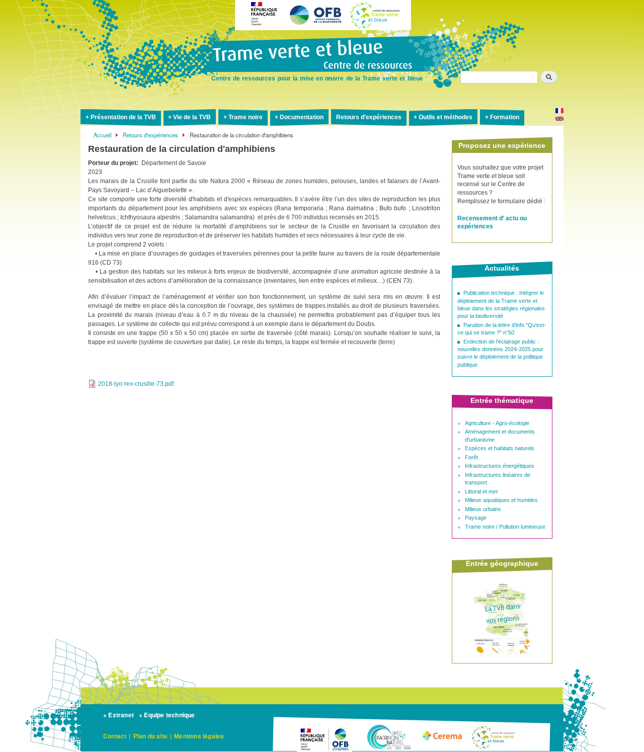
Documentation (302, 117)
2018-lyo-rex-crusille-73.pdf (136, 383)
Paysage (476, 518)
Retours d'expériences (368, 117)
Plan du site (150, 735)
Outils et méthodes (445, 117)
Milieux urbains (483, 509)
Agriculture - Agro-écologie (497, 423)
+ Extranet (118, 714)
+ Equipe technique (167, 714)
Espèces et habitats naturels (499, 448)
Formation (504, 117)
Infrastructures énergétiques (499, 466)
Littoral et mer (481, 491)
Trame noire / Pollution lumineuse (505, 527)
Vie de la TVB (192, 117)
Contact (114, 735)
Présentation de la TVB (123, 117)
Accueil (102, 135)
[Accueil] (322, 55)
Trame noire (245, 117)
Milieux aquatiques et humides (501, 500)
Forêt (471, 457)
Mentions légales (199, 735)
